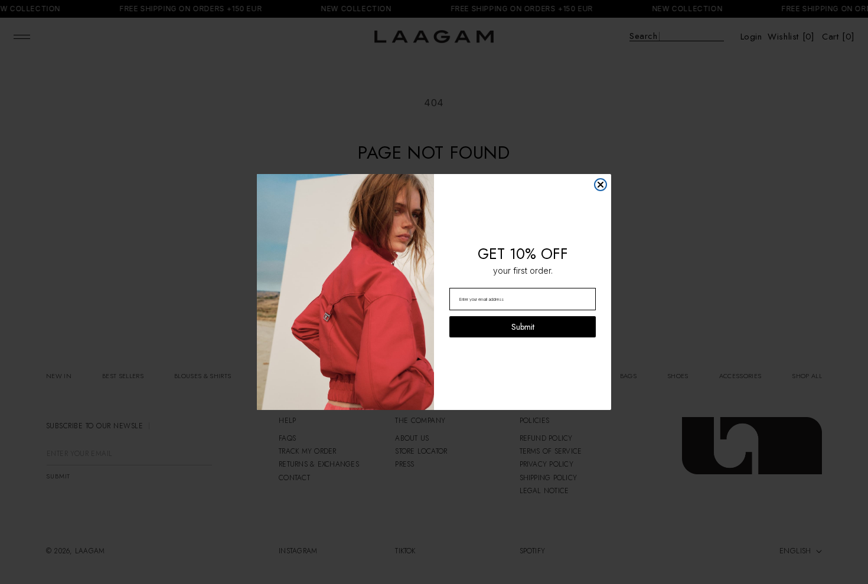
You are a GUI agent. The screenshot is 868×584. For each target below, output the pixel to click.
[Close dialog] (600, 185)
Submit (522, 327)
